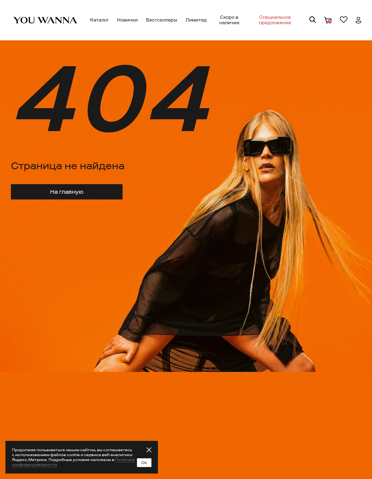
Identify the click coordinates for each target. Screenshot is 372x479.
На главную (66, 192)
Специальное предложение (275, 20)
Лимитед (196, 20)
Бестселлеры (161, 20)
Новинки (127, 20)
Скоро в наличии (229, 20)
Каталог (99, 20)
